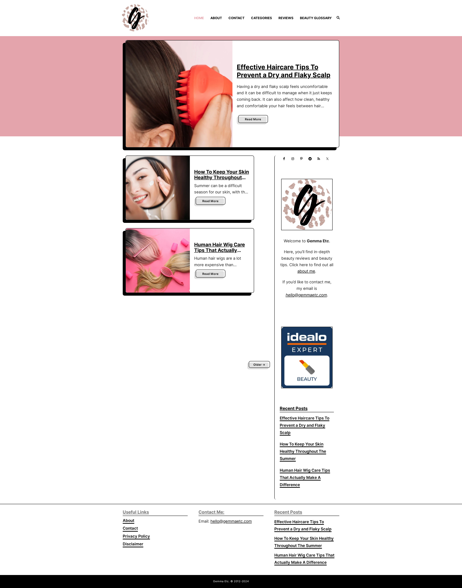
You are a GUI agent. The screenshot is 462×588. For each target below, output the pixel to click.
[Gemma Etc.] (148, 17)
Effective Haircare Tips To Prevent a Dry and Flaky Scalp (283, 71)
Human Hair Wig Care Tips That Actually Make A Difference (219, 250)
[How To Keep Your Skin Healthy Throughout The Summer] (158, 188)
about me (306, 271)
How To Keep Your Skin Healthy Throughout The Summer (221, 177)
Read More (254, 120)
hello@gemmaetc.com (231, 521)
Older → (259, 364)
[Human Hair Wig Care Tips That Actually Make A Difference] (158, 260)
